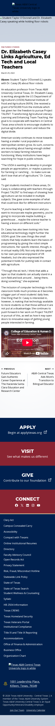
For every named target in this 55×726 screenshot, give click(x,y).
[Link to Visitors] (27, 454)
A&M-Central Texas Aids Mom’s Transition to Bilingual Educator (42, 376)
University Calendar (35, 710)
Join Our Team (17, 710)
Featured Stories (10, 47)
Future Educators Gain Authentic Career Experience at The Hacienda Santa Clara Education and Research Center (13, 380)
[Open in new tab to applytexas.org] (27, 430)
